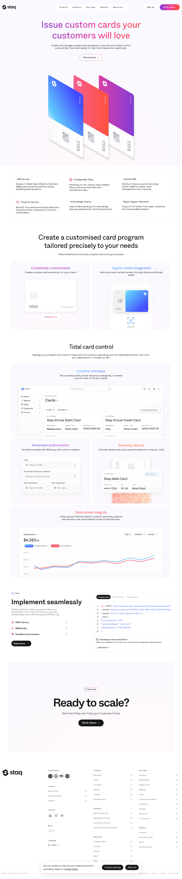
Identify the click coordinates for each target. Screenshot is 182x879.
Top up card (117, 597)
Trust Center (173, 873)
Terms (154, 873)
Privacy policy (143, 873)
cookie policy (71, 869)
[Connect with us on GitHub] (56, 815)
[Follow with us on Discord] (62, 815)
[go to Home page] (9, 7)
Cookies (162, 873)
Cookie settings (112, 867)
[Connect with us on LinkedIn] (50, 815)
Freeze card (131, 597)
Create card (103, 597)
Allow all (132, 867)
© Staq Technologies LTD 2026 (14, 873)
